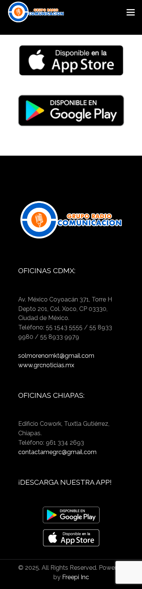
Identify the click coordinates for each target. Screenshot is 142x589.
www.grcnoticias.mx (46, 365)
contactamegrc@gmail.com (57, 452)
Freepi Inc (75, 577)
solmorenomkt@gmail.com (56, 355)
